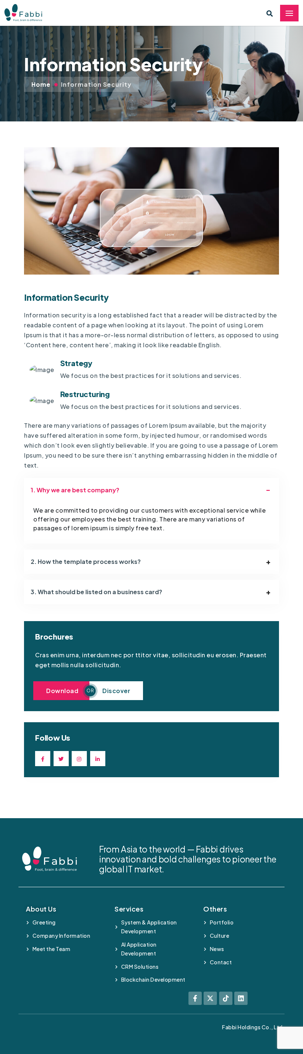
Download (62, 691)
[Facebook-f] (195, 998)
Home (41, 84)
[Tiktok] (225, 998)
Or (90, 690)
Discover (116, 691)
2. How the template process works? (86, 561)
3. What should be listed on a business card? (96, 592)
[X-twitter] (210, 998)
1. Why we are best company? (75, 490)
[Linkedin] (241, 998)
